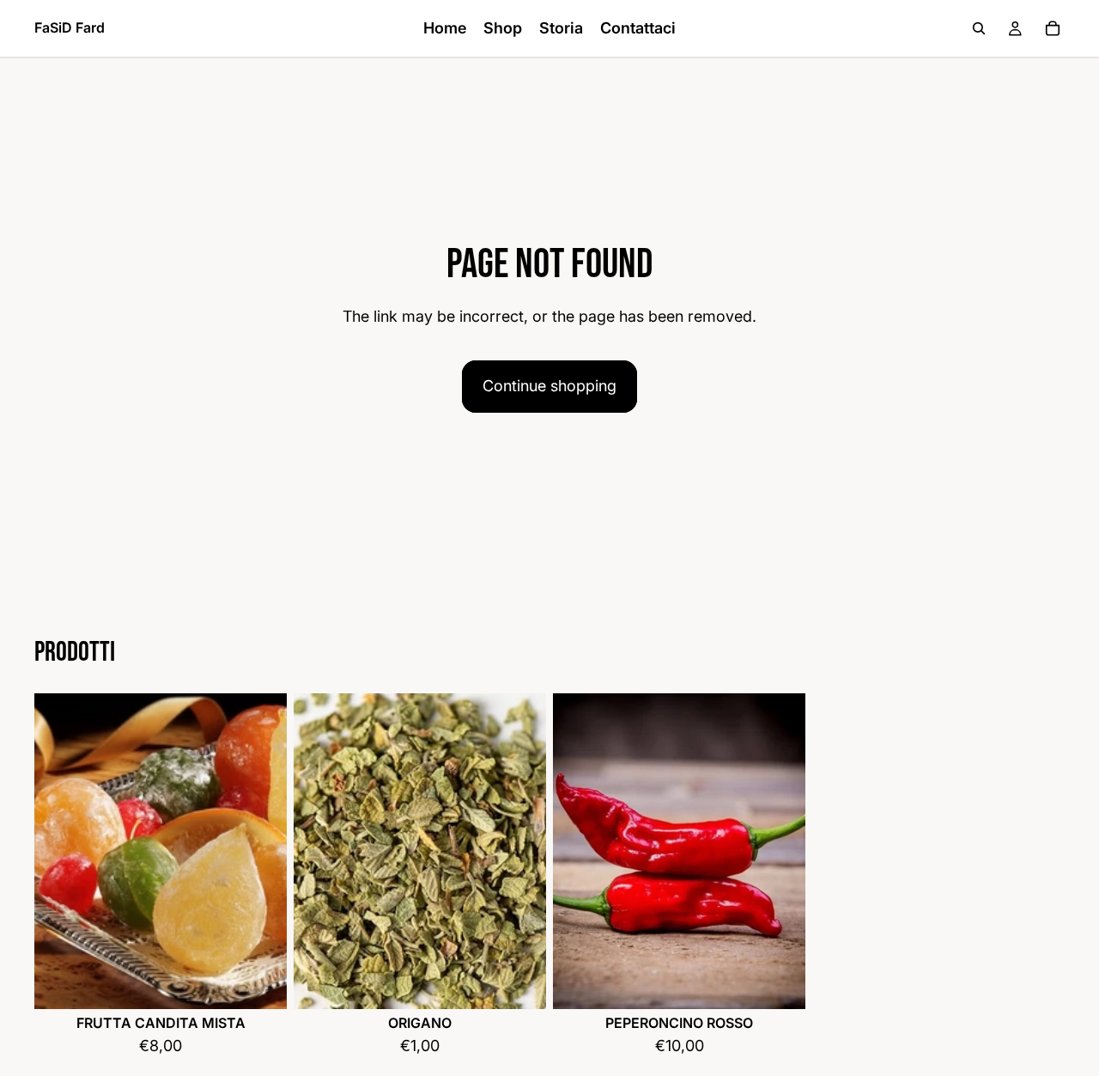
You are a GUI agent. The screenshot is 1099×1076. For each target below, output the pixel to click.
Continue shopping (549, 386)
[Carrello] (1053, 28)
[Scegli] (260, 982)
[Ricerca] (979, 28)
